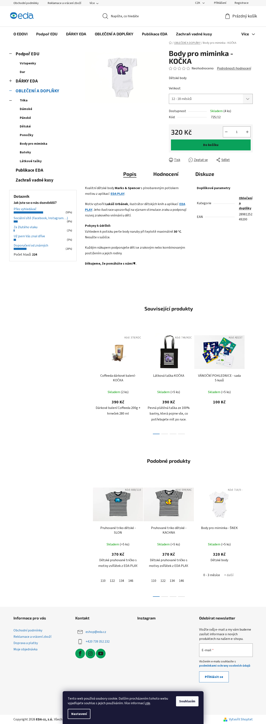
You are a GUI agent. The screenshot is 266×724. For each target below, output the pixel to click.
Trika (24, 100)
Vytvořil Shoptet (241, 719)
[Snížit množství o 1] (226, 132)
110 (103, 580)
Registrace (242, 3)
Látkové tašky (31, 161)
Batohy (25, 152)
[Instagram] (90, 653)
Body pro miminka (33, 143)
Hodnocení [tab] (166, 174)
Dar (22, 72)
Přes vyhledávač (25, 209)
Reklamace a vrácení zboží (64, 3)
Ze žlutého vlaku (25, 227)
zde (147, 703)
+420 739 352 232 (98, 641)
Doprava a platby (25, 643)
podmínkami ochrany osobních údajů (224, 666)
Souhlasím (187, 701)
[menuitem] (20, 34)
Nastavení (79, 714)
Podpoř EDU (28, 54)
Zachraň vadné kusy (34, 180)
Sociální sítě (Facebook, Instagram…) (41, 218)
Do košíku (210, 145)
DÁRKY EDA (27, 81)
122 (112, 580)
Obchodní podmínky (26, 3)
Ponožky (26, 135)
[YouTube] (101, 653)
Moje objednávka (25, 649)
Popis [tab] (129, 174)
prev (88, 382)
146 (130, 580)
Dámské (26, 109)
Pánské (25, 117)
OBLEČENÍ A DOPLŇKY (37, 91)
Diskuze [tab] (204, 174)
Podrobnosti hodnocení (234, 68)
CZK (198, 3)
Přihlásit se (214, 677)
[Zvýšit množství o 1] (247, 132)
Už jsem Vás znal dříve (29, 236)
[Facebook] (80, 653)
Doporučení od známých (31, 245)
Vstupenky (28, 63)
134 (121, 580)
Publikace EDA (29, 170)
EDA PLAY (117, 193)
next (249, 382)
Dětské (25, 126)
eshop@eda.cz (96, 631)
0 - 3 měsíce (211, 575)
